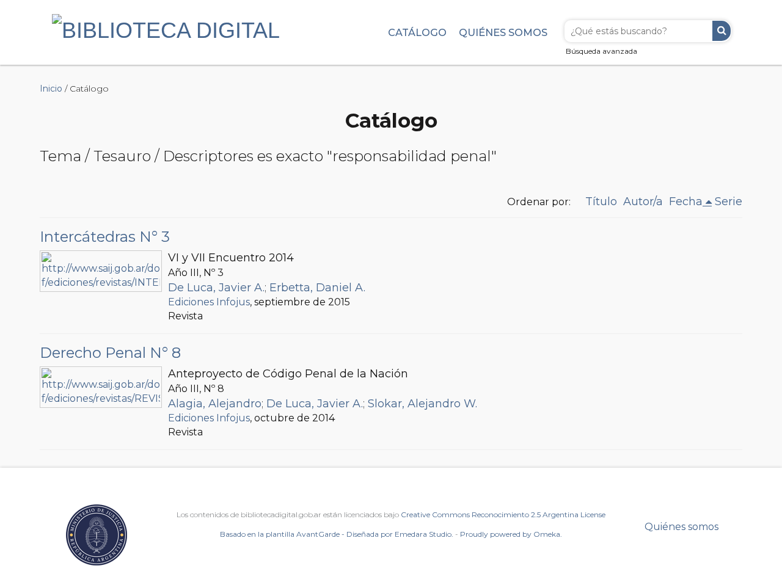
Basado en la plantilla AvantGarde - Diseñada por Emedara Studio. (336, 534)
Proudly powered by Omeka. (511, 534)
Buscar (721, 31)
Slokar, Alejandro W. (422, 403)
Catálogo (417, 32)
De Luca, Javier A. (216, 287)
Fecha (686, 201)
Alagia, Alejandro (214, 403)
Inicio (51, 88)
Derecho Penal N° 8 (110, 353)
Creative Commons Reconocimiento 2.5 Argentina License (503, 514)
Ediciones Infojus (209, 302)
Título (601, 201)
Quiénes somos (503, 32)
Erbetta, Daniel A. (317, 287)
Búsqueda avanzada (601, 51)
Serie (728, 201)
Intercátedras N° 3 (105, 236)
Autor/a (643, 201)
